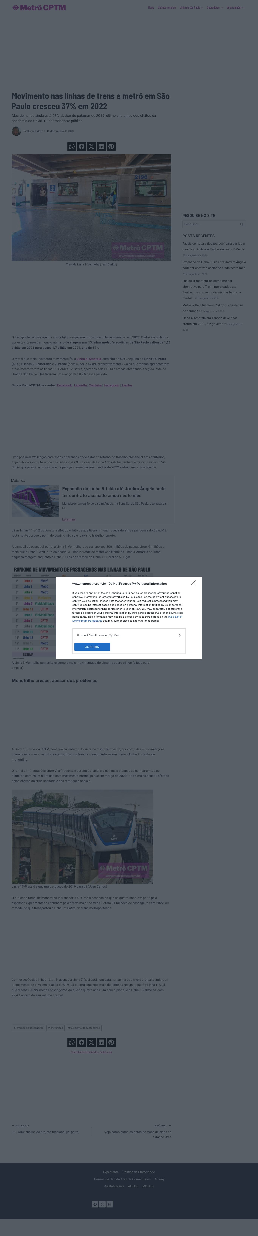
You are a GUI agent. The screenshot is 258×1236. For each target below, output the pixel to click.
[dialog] (129, 618)
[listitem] (129, 635)
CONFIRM (92, 646)
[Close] (194, 584)
